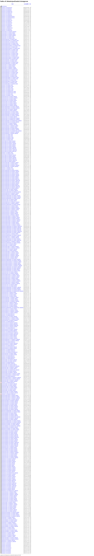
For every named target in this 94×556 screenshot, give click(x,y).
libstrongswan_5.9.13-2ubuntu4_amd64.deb (8, 470)
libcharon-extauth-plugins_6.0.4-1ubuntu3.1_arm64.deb (10, 171)
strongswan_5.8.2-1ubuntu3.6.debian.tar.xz (8, 341)
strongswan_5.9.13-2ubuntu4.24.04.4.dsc (8, 16)
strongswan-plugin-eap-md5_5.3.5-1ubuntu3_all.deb (10, 43)
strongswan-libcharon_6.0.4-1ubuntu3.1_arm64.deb (10, 430)
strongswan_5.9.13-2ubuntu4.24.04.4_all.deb (9, 92)
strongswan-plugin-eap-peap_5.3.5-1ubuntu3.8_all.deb (10, 44)
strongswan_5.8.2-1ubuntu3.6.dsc (7, 22)
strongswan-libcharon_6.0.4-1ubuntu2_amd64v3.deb (10, 443)
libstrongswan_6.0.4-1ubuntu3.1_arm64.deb (8, 474)
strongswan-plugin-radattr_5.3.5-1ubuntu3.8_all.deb (10, 83)
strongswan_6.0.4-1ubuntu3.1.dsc (7, 12)
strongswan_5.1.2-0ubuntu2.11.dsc (7, 27)
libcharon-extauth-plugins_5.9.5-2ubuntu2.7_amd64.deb (10, 129)
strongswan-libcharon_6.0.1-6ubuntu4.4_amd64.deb (10, 434)
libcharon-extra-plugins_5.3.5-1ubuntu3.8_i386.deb (10, 531)
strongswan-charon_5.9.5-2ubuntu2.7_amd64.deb (9, 124)
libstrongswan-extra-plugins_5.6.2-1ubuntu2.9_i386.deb (10, 429)
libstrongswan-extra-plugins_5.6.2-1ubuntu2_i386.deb (10, 428)
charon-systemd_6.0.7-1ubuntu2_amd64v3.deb (9, 148)
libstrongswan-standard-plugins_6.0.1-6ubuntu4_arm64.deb (11, 204)
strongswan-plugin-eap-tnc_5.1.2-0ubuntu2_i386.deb (10, 233)
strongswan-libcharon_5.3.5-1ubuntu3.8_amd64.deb (10, 526)
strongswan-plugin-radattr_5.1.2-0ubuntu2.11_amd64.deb (11, 247)
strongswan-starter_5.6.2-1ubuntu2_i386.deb (9, 390)
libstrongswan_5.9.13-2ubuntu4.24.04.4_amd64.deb (10, 472)
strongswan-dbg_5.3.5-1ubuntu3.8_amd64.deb (9, 31)
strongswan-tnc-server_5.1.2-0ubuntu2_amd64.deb (9, 451)
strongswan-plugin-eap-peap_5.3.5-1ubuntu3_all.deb (10, 49)
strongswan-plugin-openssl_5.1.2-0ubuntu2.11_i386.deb (10, 396)
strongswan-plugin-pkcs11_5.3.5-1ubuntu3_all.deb (9, 73)
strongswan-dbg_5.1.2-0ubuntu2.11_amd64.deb (9, 68)
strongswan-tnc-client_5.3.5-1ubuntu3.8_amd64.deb (10, 392)
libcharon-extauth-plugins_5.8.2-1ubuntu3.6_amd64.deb (10, 115)
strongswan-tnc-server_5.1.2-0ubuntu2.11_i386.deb (10, 446)
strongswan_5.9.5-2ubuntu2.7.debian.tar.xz (8, 350)
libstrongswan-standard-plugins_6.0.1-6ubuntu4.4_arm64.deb (11, 191)
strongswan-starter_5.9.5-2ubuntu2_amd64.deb (9, 371)
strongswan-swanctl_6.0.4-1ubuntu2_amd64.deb (9, 330)
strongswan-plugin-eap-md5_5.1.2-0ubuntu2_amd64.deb (10, 223)
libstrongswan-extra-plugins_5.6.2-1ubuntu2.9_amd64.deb (11, 423)
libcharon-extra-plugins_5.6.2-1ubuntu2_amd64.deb (10, 401)
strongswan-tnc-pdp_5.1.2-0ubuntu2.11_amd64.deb (10, 303)
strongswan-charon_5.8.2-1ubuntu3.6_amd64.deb (9, 109)
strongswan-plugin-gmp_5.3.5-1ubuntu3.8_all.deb (9, 41)
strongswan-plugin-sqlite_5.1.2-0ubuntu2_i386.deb (10, 163)
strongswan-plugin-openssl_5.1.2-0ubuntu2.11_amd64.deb (11, 397)
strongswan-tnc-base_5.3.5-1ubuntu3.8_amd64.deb (10, 500)
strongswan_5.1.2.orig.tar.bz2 (6, 542)
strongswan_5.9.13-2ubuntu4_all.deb (7, 90)
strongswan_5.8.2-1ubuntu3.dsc (7, 21)
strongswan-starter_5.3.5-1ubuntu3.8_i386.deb (9, 507)
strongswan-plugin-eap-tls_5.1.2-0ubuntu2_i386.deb (10, 205)
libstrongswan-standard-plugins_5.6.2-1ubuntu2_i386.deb (11, 269)
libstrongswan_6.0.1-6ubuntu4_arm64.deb (8, 489)
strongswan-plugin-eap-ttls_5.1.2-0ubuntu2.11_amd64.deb (11, 283)
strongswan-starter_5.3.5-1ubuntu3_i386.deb (9, 508)
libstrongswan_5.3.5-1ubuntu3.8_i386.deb (8, 528)
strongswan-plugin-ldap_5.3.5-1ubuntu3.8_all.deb (9, 76)
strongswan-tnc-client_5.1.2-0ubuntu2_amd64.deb (9, 381)
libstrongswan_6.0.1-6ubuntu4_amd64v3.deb (9, 480)
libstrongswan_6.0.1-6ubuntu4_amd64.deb (8, 488)
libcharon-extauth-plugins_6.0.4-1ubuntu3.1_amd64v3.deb (11, 180)
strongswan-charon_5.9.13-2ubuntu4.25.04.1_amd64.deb (10, 119)
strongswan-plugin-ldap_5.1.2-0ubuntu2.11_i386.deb (10, 125)
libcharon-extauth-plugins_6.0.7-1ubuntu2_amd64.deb (10, 177)
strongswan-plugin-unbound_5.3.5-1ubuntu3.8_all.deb (10, 77)
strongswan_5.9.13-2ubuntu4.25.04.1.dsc (8, 17)
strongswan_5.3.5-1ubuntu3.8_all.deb (7, 153)
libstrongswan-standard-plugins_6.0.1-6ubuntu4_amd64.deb (11, 242)
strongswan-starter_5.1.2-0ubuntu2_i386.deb (9, 502)
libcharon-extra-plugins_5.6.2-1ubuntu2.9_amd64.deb (10, 400)
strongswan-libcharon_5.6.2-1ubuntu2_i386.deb (9, 413)
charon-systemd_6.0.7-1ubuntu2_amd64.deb (9, 144)
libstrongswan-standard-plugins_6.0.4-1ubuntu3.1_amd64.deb (11, 235)
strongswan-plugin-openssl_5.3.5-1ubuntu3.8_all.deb (10, 62)
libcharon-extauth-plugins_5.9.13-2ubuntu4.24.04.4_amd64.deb (11, 120)
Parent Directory (4, 6)
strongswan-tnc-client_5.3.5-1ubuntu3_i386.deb (9, 386)
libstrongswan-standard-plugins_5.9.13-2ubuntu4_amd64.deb (11, 289)
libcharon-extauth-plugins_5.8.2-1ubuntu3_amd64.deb (10, 114)
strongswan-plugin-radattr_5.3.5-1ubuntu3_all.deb (9, 81)
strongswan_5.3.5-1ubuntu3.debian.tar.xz (8, 321)
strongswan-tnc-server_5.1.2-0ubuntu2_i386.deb (9, 447)
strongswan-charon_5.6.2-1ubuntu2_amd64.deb (9, 102)
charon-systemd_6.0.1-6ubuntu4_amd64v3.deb (9, 158)
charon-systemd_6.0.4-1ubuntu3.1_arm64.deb (9, 143)
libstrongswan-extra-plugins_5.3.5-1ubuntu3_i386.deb (10, 513)
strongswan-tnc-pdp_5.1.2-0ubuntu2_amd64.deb (9, 302)
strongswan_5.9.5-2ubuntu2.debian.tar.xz (8, 315)
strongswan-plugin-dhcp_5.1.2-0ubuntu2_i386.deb (9, 298)
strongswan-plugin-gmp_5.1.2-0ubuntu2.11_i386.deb (10, 254)
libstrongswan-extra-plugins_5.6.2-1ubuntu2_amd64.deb (10, 424)
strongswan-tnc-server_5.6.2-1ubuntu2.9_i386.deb (9, 284)
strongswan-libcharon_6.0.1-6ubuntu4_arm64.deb (9, 448)
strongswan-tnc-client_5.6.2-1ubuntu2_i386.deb (9, 200)
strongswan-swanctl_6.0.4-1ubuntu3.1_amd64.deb (9, 329)
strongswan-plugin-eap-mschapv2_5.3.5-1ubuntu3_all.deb (11, 48)
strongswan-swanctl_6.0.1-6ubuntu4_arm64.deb (9, 348)
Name (12, 3)
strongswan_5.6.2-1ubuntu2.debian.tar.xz (8, 345)
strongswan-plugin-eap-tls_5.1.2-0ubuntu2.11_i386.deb (10, 209)
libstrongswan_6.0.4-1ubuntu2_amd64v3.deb (9, 484)
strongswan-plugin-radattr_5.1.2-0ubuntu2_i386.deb (10, 251)
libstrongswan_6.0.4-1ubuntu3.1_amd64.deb (9, 479)
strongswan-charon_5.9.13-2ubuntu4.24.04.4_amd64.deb (10, 118)
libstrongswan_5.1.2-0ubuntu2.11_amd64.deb (9, 541)
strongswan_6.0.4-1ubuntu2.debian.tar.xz (8, 355)
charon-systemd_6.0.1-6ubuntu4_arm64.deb (8, 156)
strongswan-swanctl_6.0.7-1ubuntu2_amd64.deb (9, 335)
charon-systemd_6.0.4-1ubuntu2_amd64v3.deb (9, 151)
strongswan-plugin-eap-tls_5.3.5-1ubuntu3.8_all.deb (10, 50)
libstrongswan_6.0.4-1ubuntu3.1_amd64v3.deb (9, 485)
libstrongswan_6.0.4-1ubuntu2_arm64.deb (8, 471)
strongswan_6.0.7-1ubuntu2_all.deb (7, 134)
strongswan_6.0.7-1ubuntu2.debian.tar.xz (8, 358)
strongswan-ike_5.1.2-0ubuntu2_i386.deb (8, 517)
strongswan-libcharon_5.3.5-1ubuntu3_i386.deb (9, 521)
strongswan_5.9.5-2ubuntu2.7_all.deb (7, 95)
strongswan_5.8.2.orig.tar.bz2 (6, 545)
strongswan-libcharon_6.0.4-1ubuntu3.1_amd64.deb (10, 439)
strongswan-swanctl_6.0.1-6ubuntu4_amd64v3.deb (10, 324)
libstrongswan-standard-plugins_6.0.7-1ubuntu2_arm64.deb (11, 198)
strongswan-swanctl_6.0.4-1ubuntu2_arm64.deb (9, 336)
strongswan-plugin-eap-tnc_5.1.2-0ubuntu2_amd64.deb (10, 237)
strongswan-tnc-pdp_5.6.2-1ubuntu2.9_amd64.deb (9, 97)
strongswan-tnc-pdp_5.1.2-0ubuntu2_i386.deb (9, 292)
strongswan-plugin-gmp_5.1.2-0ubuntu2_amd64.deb (10, 256)
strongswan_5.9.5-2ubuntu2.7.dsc (7, 20)
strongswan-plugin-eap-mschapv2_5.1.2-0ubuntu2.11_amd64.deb (12, 265)
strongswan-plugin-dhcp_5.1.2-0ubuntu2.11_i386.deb (10, 297)
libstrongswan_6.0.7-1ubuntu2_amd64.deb (8, 481)
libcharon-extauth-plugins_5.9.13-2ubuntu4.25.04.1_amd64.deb (11, 130)
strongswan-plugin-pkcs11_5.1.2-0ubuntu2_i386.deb (10, 317)
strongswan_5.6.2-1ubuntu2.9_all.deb (7, 86)
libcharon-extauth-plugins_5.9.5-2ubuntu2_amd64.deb (10, 128)
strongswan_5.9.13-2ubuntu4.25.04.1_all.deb (9, 91)
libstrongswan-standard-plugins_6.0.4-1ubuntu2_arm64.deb (11, 195)
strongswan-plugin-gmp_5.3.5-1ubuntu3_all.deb (9, 39)
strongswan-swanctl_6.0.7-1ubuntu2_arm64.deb (9, 344)
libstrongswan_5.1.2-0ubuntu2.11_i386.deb (8, 536)
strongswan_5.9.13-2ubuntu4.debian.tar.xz (8, 327)
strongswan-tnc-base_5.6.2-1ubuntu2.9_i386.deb (9, 354)
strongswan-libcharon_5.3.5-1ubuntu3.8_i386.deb (9, 519)
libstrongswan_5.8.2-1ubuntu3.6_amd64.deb (9, 461)
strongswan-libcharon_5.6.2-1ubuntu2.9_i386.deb (9, 414)
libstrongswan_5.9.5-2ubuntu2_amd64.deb (8, 466)
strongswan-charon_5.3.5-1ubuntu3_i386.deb (9, 245)
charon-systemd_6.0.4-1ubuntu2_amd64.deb (9, 146)
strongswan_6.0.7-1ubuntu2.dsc (7, 13)
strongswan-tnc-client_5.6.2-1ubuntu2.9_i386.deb (9, 199)
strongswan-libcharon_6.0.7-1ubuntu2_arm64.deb (9, 433)
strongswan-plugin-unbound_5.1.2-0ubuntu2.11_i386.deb (11, 217)
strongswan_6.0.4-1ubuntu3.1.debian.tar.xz (8, 363)
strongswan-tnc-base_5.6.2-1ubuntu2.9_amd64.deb (10, 320)
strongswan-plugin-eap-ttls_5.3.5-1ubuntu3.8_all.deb (10, 54)
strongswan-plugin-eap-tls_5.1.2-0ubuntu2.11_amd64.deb (11, 208)
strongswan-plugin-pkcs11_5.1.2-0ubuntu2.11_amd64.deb (11, 339)
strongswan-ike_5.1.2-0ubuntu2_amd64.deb (8, 522)
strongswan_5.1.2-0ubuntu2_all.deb (7, 167)
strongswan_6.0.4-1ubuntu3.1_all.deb (7, 137)
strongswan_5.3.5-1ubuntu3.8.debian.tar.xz (8, 349)
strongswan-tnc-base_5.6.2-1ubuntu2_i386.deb (9, 353)
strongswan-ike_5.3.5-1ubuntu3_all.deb (8, 36)
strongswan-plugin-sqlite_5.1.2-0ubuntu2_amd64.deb (10, 166)
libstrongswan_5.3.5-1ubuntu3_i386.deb (8, 527)
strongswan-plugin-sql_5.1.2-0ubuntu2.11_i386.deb (10, 310)
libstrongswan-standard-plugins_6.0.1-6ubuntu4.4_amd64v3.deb (12, 226)
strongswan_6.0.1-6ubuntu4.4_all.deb (7, 138)
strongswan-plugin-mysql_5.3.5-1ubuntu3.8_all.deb (10, 69)
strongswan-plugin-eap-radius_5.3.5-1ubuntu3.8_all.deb (10, 57)
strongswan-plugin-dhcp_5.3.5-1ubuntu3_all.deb (9, 60)
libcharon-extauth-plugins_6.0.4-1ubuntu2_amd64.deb (10, 176)
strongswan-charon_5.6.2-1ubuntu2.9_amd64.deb (9, 105)
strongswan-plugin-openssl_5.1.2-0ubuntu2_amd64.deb (10, 399)
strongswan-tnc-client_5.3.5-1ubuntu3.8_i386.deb (9, 387)
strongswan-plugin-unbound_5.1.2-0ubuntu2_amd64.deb (10, 218)
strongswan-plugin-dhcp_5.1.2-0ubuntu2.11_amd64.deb (10, 301)
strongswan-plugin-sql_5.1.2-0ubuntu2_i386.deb (9, 308)
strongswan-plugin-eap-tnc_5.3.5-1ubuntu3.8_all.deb (10, 53)
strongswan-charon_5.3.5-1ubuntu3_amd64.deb (9, 250)
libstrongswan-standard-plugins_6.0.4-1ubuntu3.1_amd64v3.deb (12, 231)
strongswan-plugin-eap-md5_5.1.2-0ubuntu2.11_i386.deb (11, 221)
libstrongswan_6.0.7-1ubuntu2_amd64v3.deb (9, 486)
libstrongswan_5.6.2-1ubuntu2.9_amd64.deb (9, 458)
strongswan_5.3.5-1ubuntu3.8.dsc (7, 30)
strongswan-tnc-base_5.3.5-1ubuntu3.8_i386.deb (9, 498)
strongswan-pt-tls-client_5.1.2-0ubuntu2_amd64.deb (10, 213)
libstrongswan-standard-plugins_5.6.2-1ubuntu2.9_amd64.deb (11, 260)
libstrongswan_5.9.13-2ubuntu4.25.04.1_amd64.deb (10, 490)
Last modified (26, 3)
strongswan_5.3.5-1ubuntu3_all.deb (7, 152)
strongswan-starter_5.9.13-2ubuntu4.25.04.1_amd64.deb (10, 369)
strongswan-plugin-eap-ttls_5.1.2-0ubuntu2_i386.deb (10, 278)
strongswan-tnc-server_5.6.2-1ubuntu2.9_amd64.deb (10, 273)
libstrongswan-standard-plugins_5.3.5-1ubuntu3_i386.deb (11, 410)
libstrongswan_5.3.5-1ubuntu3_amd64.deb (8, 532)
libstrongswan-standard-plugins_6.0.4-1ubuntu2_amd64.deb (11, 232)
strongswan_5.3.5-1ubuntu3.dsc (7, 29)
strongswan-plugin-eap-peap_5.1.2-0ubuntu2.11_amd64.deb (11, 280)
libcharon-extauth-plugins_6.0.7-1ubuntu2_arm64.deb (10, 172)
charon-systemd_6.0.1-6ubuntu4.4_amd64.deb (9, 157)
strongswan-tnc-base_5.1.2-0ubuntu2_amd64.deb (9, 495)
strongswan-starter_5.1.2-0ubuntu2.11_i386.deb (9, 503)
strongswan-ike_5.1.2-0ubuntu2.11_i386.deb (9, 518)
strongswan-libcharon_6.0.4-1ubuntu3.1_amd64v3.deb (10, 442)
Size (30, 3)
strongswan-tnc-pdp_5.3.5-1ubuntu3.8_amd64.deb (9, 306)
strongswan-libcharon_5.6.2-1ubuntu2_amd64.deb (9, 405)
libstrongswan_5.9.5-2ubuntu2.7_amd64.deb (9, 467)
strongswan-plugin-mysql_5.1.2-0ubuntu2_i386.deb (10, 194)
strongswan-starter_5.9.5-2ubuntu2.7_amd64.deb (9, 372)
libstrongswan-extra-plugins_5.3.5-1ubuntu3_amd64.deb (10, 514)
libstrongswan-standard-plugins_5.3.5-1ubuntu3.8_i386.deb (11, 411)
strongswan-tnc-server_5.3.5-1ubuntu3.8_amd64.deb (10, 457)
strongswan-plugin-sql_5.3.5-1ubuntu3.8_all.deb (9, 82)
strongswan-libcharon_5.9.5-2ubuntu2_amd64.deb (9, 419)
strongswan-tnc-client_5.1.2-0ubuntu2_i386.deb (9, 368)
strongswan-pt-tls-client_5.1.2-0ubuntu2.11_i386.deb (10, 212)
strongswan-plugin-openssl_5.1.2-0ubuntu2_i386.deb (10, 395)
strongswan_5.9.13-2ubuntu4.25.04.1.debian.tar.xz (9, 331)
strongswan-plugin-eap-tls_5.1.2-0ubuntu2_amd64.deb (10, 207)
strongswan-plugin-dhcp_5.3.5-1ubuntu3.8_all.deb (9, 59)
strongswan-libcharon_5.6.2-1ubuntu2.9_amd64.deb (10, 406)
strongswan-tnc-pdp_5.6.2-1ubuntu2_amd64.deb (9, 96)
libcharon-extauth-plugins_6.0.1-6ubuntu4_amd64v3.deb (10, 185)
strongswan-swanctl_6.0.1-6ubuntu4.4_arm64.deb (9, 326)
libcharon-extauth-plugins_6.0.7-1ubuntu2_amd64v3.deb (10, 181)
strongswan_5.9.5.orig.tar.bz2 (6, 546)
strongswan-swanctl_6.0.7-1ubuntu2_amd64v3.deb (10, 343)
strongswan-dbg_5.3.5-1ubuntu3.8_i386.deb (8, 34)
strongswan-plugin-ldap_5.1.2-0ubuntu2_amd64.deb (10, 133)
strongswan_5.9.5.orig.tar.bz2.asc (7, 7)
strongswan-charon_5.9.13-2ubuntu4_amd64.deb (9, 116)
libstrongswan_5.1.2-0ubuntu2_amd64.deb (8, 540)
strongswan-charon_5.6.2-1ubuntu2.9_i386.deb (9, 104)
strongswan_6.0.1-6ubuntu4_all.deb (7, 139)
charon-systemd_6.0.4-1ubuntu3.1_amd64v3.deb (9, 149)
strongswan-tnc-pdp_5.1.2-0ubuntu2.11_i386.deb (9, 293)
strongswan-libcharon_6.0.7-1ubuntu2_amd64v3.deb (10, 444)
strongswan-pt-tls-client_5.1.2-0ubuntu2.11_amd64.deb (10, 214)
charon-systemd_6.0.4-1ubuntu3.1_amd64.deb (9, 147)
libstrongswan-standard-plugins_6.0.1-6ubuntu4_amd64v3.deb (11, 228)
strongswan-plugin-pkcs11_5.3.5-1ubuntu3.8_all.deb (10, 72)
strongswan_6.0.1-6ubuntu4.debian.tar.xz (8, 362)
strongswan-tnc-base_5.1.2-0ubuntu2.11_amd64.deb (10, 494)
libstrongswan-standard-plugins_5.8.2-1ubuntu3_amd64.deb (11, 268)
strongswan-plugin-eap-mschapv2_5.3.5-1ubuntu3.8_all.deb (11, 45)
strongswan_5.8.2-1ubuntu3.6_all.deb (7, 88)
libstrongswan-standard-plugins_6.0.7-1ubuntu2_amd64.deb (11, 238)
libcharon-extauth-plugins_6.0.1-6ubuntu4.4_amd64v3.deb (11, 186)
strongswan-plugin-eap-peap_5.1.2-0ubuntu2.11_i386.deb (11, 275)
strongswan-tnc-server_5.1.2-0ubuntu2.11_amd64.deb (10, 452)
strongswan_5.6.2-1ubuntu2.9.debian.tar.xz (8, 357)
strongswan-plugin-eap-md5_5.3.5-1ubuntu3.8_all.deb (10, 40)
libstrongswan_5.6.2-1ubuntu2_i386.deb (8, 465)
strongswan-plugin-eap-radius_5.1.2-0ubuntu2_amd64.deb (11, 378)
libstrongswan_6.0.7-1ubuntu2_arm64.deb (8, 475)
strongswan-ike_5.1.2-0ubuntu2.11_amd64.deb (9, 523)
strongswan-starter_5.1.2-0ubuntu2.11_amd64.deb (9, 504)
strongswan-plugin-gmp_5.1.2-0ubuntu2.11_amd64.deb (10, 255)
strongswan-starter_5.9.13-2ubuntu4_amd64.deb (9, 364)
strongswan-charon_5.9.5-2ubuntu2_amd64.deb (9, 123)
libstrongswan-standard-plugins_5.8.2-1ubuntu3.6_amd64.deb (11, 266)
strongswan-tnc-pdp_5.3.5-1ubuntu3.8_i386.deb (9, 296)
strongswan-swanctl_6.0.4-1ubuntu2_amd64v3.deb (10, 334)
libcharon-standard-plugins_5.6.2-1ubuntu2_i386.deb (10, 111)
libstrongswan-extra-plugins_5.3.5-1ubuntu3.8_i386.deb (10, 512)
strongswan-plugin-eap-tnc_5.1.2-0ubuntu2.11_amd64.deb (11, 241)
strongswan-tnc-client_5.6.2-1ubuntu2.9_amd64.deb (10, 190)
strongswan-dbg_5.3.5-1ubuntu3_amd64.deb (9, 35)
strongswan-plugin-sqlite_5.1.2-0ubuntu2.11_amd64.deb (10, 165)
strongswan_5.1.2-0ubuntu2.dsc (7, 26)
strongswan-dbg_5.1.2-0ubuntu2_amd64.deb (9, 64)
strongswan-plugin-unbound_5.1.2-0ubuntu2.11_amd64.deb (11, 219)
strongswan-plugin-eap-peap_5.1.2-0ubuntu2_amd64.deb (10, 279)
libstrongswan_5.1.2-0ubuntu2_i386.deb (8, 533)
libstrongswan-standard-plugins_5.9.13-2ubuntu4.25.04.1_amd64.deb (12, 307)
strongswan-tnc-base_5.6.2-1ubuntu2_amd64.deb (9, 316)
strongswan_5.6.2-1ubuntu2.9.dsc (7, 25)
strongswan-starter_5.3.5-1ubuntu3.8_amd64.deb (9, 509)
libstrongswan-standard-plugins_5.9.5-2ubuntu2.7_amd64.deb (11, 287)
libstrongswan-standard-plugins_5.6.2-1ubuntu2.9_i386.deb (11, 270)
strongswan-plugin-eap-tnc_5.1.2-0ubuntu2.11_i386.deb (10, 236)
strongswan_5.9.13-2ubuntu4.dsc (7, 15)
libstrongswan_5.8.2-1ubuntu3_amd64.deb (8, 462)
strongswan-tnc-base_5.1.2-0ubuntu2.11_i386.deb (9, 493)
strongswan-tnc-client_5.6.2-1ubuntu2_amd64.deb (9, 189)
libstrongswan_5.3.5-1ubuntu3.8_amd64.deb (9, 535)
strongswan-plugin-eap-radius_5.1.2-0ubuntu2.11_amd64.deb (11, 377)
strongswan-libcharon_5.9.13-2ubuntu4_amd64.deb (10, 415)
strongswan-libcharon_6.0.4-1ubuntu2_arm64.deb (9, 432)
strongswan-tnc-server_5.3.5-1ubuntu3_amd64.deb (9, 456)
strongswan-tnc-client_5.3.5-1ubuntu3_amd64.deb (9, 391)
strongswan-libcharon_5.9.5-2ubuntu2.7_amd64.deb (10, 418)
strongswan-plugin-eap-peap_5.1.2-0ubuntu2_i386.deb (10, 274)
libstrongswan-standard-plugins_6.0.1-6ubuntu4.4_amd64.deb (11, 227)
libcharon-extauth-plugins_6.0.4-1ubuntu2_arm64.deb (10, 170)
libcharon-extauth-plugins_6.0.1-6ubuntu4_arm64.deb (10, 184)
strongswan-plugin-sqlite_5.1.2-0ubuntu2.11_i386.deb (10, 162)
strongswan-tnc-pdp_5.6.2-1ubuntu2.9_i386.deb (9, 100)
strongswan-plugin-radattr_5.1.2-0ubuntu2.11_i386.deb (10, 252)
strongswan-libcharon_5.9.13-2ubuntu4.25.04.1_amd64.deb (11, 425)
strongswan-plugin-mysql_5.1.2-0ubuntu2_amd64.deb (10, 203)
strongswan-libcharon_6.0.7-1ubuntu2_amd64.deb (9, 438)
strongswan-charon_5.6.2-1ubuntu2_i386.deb (9, 101)
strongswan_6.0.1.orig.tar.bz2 (6, 549)
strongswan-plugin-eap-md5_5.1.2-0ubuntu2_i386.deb (10, 222)
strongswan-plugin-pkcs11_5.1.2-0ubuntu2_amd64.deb (10, 340)
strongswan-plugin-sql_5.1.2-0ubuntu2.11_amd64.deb (10, 311)
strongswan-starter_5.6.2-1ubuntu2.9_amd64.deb (9, 383)
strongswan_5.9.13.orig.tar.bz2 (6, 547)
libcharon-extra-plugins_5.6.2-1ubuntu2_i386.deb (9, 404)
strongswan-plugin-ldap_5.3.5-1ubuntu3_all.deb (9, 74)
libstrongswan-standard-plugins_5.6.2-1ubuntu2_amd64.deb (11, 259)
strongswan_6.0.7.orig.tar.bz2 (6, 551)
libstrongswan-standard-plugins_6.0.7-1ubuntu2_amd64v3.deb (11, 240)
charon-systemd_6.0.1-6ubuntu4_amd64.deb (9, 161)
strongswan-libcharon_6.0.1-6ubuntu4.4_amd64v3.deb (10, 437)
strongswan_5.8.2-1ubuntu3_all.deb (7, 87)
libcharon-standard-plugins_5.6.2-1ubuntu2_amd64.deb (10, 106)
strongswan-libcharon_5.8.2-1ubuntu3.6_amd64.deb (10, 409)
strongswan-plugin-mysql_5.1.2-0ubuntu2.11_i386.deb (10, 193)
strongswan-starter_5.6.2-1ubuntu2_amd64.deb (9, 385)
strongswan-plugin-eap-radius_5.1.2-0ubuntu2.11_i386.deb (11, 373)
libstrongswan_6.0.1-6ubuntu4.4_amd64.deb (9, 476)
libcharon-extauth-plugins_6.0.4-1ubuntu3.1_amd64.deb (10, 175)
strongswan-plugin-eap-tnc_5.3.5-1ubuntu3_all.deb (10, 55)
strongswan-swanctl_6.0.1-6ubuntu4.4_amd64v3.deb (10, 325)
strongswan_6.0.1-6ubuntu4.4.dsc (7, 11)
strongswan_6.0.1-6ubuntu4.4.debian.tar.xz (8, 376)
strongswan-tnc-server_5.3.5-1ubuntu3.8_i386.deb (9, 453)
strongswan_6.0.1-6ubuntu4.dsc (7, 8)
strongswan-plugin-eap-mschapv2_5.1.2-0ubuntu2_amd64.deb (11, 264)
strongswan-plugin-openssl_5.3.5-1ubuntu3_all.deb (10, 63)
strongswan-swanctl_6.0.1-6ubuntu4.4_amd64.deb (9, 322)
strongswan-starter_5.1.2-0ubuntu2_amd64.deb (9, 505)
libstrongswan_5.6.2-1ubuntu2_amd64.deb (8, 460)
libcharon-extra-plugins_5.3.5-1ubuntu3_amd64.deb (10, 537)
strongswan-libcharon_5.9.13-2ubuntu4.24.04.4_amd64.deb (11, 416)
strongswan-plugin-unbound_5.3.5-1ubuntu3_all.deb (10, 78)
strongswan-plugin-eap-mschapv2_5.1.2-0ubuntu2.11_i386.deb (11, 261)
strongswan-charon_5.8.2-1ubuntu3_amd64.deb (9, 110)
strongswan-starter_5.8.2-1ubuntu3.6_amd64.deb (9, 359)
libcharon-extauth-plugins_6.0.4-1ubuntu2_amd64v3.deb (10, 179)
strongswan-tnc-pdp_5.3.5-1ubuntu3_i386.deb (9, 294)
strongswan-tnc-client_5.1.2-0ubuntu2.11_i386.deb (9, 367)
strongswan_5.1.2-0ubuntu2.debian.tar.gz (8, 382)
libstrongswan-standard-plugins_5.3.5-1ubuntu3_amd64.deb (11, 420)
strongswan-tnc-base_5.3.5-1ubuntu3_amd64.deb (9, 499)
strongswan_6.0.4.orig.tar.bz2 (6, 550)
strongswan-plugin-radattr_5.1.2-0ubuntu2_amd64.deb (10, 246)
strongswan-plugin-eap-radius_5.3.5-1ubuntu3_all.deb (10, 58)
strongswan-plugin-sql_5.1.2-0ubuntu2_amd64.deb (10, 312)
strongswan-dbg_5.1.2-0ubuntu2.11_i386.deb (9, 67)
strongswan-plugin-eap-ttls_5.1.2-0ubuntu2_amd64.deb (10, 282)
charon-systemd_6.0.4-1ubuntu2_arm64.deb (8, 142)
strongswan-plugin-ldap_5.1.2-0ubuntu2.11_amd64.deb (10, 132)
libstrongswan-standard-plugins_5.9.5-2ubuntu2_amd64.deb (11, 288)
